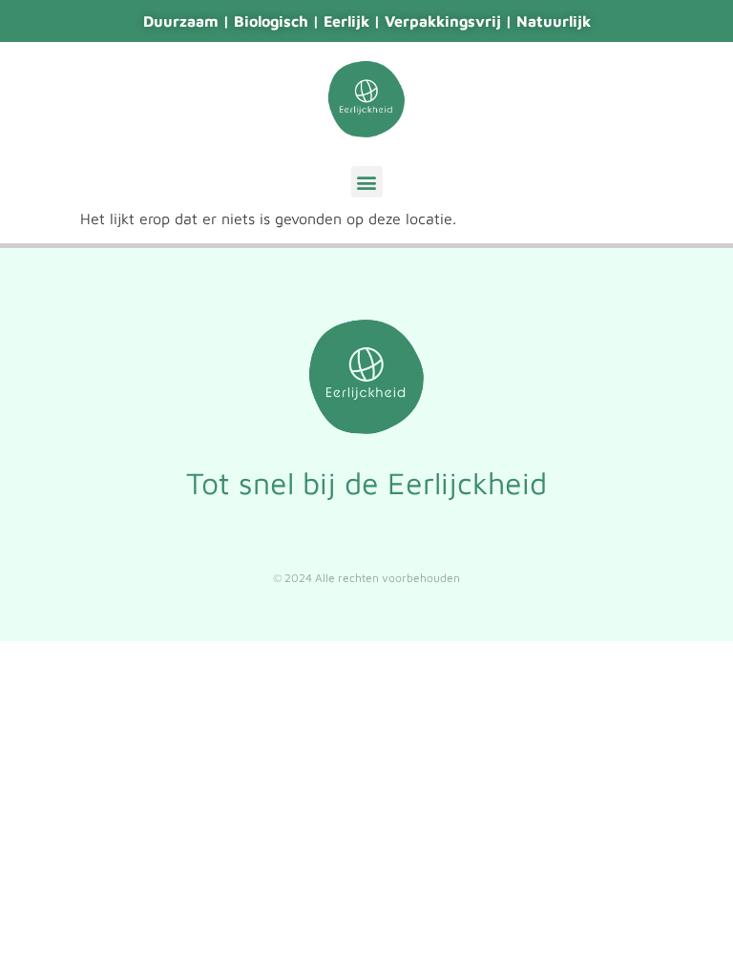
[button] (367, 181)
